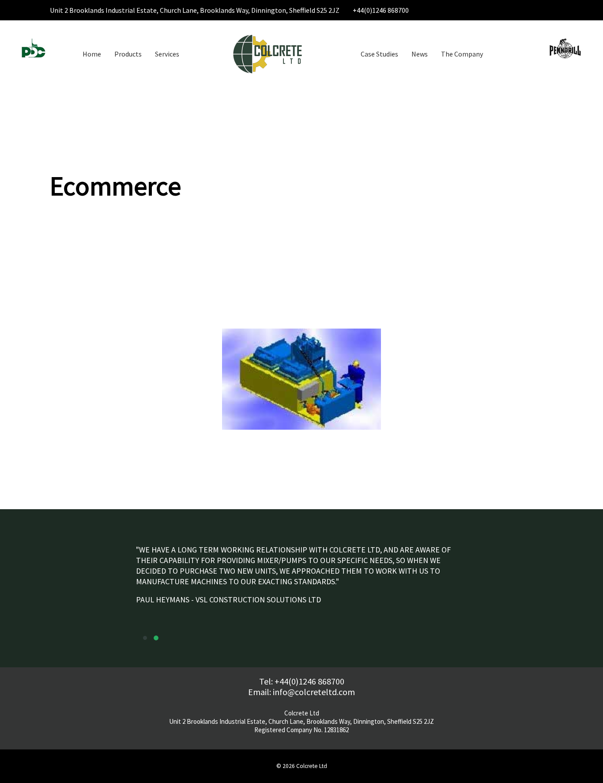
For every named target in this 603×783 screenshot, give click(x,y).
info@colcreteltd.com (313, 691)
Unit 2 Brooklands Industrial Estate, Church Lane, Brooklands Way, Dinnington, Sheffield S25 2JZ (194, 10)
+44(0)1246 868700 (381, 10)
